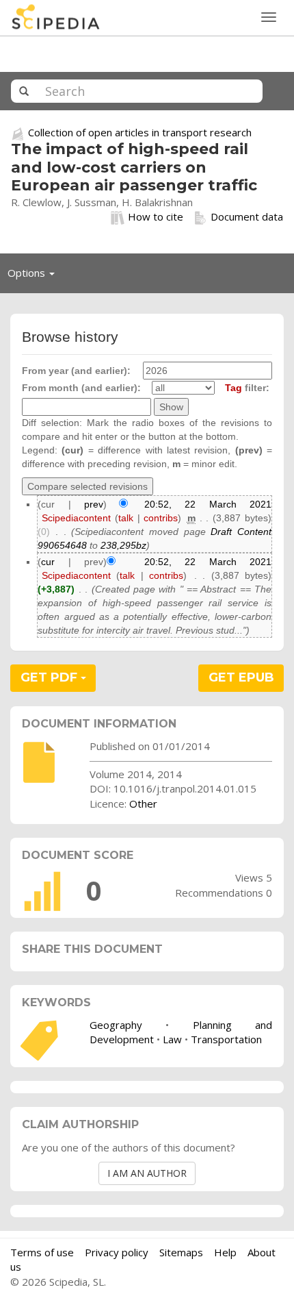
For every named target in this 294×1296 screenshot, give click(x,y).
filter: (247, 387)
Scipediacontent (76, 517)
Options (35, 276)
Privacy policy (116, 1252)
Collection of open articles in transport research (140, 132)
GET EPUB (241, 677)
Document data (247, 216)
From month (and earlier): (81, 387)
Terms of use (42, 1252)
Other (143, 803)
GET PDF (51, 677)
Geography (116, 1025)
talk (125, 517)
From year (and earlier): (76, 370)
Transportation (226, 1039)
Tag (233, 387)
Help (225, 1252)
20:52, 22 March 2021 (207, 504)
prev (93, 504)
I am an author (147, 1173)
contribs (161, 517)
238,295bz (123, 545)
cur (48, 561)
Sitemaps (181, 1252)
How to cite (155, 216)
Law (172, 1039)
